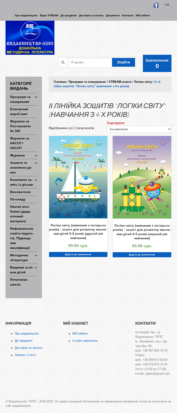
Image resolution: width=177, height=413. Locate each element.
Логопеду (18, 199)
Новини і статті (25, 355)
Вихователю (20, 192)
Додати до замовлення (78, 254)
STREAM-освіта (120, 82)
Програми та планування (87, 82)
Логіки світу (143, 82)
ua (167, 4)
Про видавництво (27, 333)
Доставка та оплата (28, 347)
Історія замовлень (85, 340)
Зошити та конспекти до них (21, 167)
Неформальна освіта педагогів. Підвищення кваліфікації (22, 238)
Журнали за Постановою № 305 (20, 126)
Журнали (17, 155)
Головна (60, 82)
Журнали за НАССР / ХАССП (19, 143)
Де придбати (23, 340)
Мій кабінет (80, 333)
